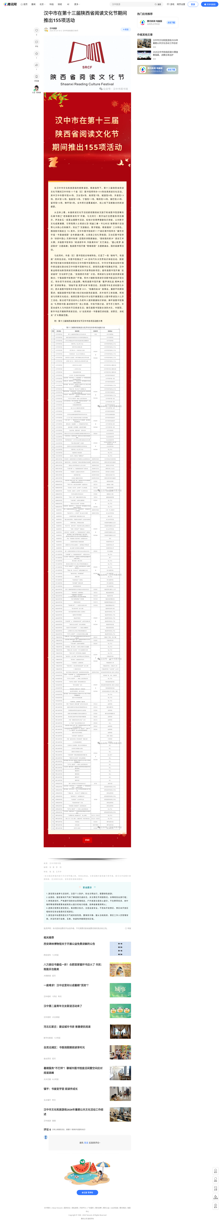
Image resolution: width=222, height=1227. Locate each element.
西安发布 (47, 955)
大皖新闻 (47, 976)
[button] (171, 22)
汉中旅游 (47, 1121)
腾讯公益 (106, 1208)
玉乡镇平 (47, 1100)
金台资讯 (47, 1058)
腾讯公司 (84, 1219)
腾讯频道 (123, 1208)
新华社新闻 (48, 1038)
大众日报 (47, 1079)
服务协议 (67, 1208)
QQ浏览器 (114, 1208)
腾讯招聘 (98, 1208)
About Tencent (57, 1208)
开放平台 (83, 1208)
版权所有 (91, 1219)
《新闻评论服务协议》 (78, 1129)
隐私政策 (75, 1208)
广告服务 (90, 1208)
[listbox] (87, 1029)
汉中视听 (47, 996)
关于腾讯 (47, 1208)
